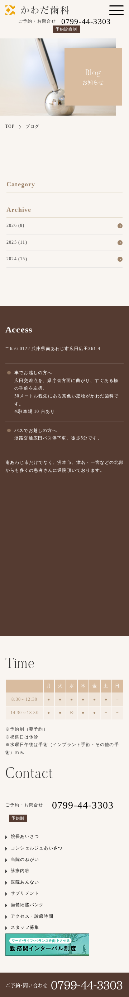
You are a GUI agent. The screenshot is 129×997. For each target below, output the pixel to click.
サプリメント (25, 893)
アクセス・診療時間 (32, 916)
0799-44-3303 (83, 805)
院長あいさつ (25, 836)
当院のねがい (25, 859)
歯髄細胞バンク (27, 904)
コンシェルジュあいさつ (37, 848)
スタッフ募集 (25, 927)
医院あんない (25, 882)
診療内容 (20, 870)
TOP (10, 126)
